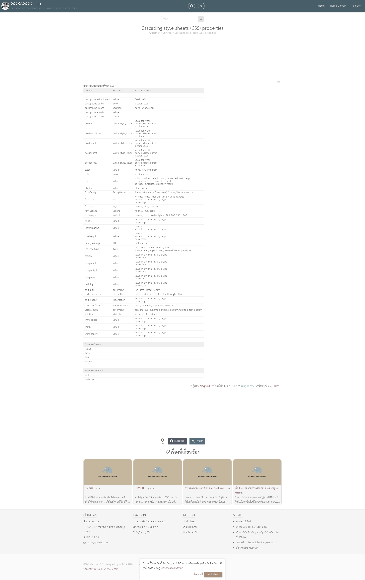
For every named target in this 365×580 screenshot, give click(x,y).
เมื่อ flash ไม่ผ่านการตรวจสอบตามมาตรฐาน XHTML (256, 490)
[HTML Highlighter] (157, 472)
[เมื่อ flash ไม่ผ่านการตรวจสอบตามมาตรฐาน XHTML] (257, 472)
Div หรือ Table (93, 488)
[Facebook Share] (191, 6)
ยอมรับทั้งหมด (213, 574)
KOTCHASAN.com (128, 564)
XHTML (276, 386)
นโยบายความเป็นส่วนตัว (172, 568)
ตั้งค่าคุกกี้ (198, 574)
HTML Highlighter (144, 488)
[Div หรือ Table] (108, 472)
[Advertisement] (182, 60)
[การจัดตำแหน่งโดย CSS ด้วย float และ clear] (207, 472)
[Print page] (278, 81)
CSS (270, 386)
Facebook (179, 441)
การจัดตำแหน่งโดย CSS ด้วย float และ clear (207, 488)
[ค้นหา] (201, 19)
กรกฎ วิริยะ (205, 386)
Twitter (199, 441)
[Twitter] (201, 6)
